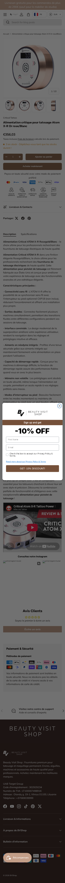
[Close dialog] (59, 406)
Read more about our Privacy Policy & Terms (26, 461)
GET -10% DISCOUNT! (32, 468)
